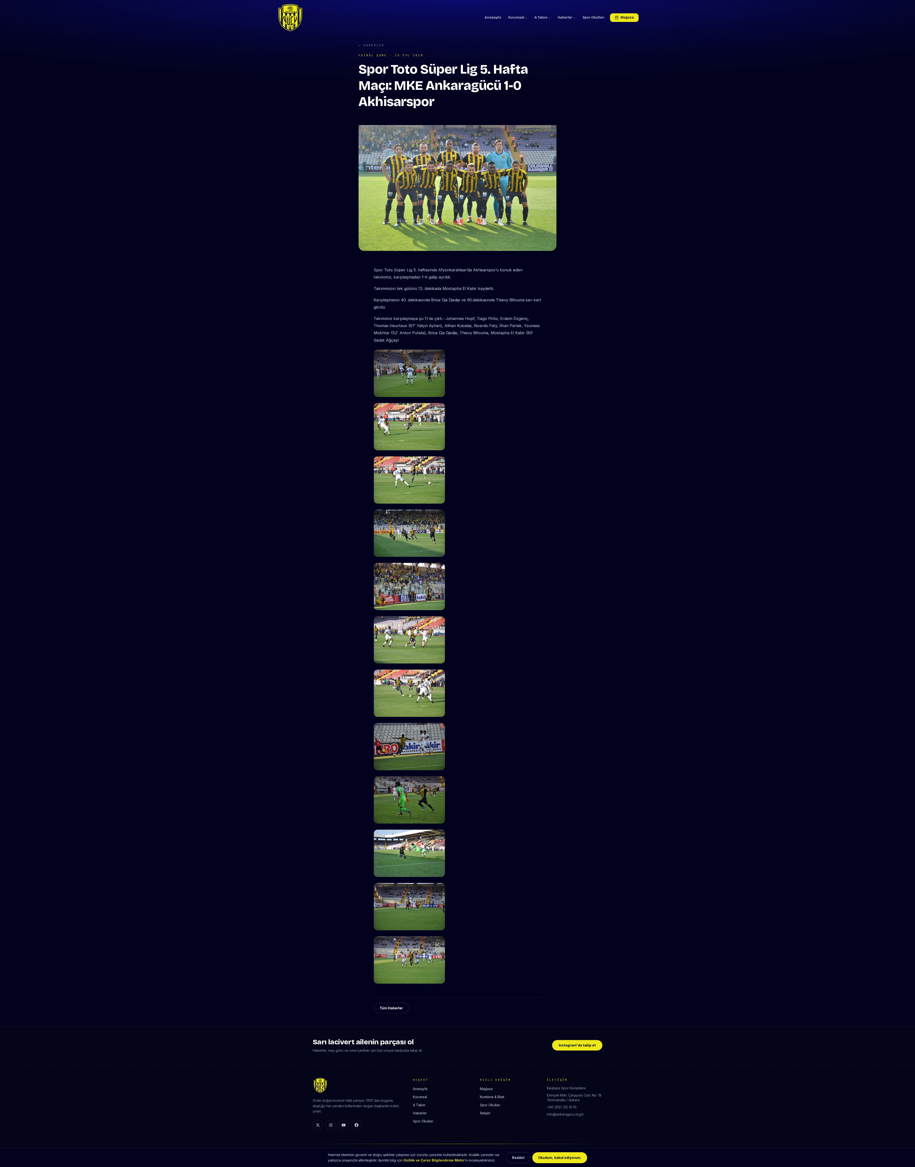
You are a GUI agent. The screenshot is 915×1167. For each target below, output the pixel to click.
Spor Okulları (593, 17)
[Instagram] (330, 1125)
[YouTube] (343, 1125)
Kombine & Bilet (492, 1097)
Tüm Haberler (391, 1008)
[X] (318, 1125)
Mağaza (627, 17)
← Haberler (371, 45)
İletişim (485, 1113)
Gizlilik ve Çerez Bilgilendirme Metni (433, 1160)
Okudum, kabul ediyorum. (559, 1158)
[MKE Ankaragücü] (290, 17)
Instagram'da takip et (577, 1045)
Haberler (565, 17)
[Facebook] (356, 1125)
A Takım (540, 17)
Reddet (518, 1158)
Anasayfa (493, 17)
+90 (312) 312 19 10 (561, 1107)
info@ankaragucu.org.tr (565, 1114)
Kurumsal (516, 17)
